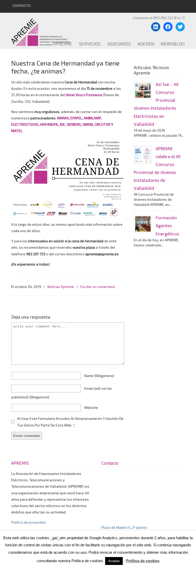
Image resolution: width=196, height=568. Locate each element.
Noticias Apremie (60, 287)
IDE (62, 124)
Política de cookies (143, 561)
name (99, 375)
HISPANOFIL (49, 124)
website (91, 407)
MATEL (16, 131)
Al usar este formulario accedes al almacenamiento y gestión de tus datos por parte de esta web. (70, 421)
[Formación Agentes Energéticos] (143, 224)
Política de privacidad (28, 522)
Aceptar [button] (114, 561)
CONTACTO (22, 6)
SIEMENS (74, 124)
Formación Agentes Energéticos (167, 225)
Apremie (48, 30)
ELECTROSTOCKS (25, 124)
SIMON (87, 124)
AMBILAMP (92, 118)
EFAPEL (76, 118)
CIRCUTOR (102, 124)
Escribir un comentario (97, 287)
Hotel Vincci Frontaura (84, 95)
